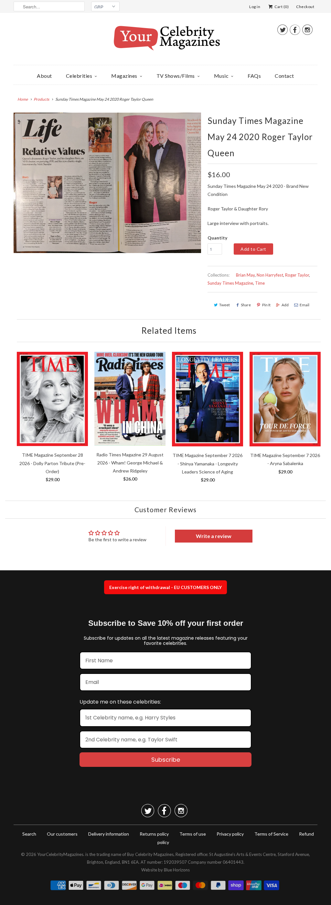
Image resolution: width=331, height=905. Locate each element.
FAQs (254, 76)
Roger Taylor (297, 275)
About (44, 76)
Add (285, 304)
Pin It (266, 304)
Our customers (62, 834)
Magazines (124, 76)
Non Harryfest (270, 275)
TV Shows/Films (175, 76)
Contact (284, 76)
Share (246, 304)
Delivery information (108, 834)
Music (221, 76)
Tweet (224, 304)
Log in (254, 6)
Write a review (213, 536)
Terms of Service (271, 834)
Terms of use (192, 834)
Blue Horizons (177, 869)
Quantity (217, 237)
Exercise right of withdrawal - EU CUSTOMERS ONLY (165, 587)
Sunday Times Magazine (230, 283)
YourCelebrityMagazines (60, 854)
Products (41, 99)
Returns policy (154, 834)
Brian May (245, 275)
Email (304, 304)
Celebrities (79, 76)
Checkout (305, 6)
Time (260, 283)
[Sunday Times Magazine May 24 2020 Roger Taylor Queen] (107, 183)
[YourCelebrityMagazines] (165, 40)
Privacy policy (230, 834)
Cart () (281, 6)
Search (29, 834)
